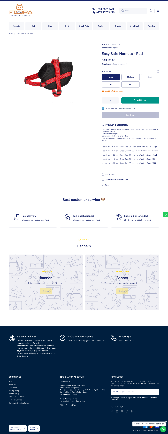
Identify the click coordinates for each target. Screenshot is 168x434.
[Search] (121, 11)
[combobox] (133, 11)
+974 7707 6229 (105, 12)
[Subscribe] (156, 392)
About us (12, 384)
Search (11, 381)
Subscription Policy (16, 397)
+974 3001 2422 (105, 9)
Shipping (105, 64)
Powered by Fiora (153, 430)
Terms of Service (15, 400)
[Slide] (158, 71)
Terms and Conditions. (126, 108)
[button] (158, 10)
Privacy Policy (14, 391)
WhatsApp (125, 336)
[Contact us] (163, 429)
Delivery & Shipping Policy (19, 403)
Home (11, 34)
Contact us (13, 387)
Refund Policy (14, 394)
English (32, 429)
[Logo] (21, 10)
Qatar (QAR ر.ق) (16, 429)
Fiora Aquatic (143, 430)
